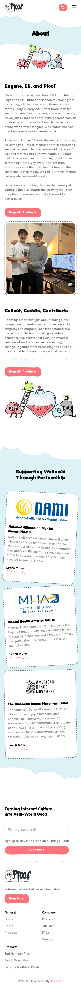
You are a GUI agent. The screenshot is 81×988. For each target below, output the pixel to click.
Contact (47, 939)
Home (9, 919)
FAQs (45, 932)
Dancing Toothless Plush (22, 967)
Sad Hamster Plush (18, 953)
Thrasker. (57, 981)
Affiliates (48, 926)
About (9, 926)
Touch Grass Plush (17, 960)
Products (11, 932)
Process (47, 919)
